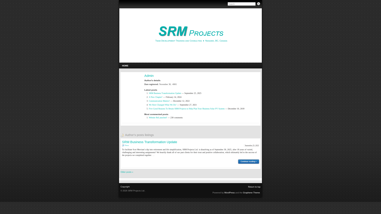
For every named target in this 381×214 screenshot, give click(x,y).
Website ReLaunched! (158, 118)
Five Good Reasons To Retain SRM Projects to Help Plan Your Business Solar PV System (187, 109)
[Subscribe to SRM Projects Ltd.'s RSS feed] (123, 4)
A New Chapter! (156, 97)
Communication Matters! (159, 101)
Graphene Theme (251, 192)
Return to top (254, 187)
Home (125, 65)
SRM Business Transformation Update (165, 93)
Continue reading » (249, 161)
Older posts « (127, 172)
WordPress (229, 192)
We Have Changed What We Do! (163, 105)
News (127, 145)
